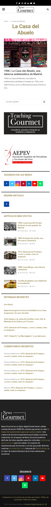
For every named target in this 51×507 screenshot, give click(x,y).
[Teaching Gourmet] (25, 134)
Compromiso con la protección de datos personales (21, 497)
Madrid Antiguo (41, 448)
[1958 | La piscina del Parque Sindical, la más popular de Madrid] (10, 226)
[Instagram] (22, 3)
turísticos (44, 440)
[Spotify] (34, 3)
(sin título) (8, 304)
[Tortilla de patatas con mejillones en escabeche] (10, 284)
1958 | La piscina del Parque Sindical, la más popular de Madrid (30, 225)
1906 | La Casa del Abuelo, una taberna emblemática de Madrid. (23, 72)
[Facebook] (16, 3)
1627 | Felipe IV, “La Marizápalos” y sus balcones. (25, 336)
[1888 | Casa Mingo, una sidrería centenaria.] (10, 270)
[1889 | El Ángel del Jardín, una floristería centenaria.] (10, 241)
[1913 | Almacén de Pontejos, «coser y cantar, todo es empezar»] (10, 255)
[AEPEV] (25, 164)
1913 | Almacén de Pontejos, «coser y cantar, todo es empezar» (30, 254)
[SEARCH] (44, 101)
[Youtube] (31, 3)
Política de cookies (30, 500)
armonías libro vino (17, 448)
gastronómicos (7, 443)
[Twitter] (19, 3)
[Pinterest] (25, 3)
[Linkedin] (28, 3)
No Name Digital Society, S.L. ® (35, 504)
